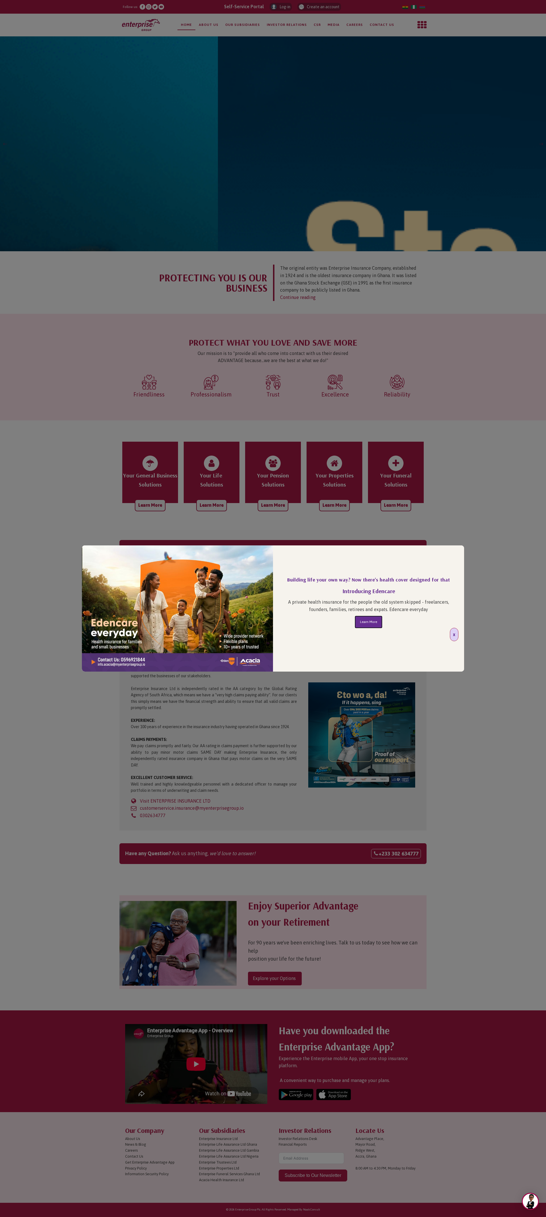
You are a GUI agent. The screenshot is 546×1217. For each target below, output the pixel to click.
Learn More (368, 622)
